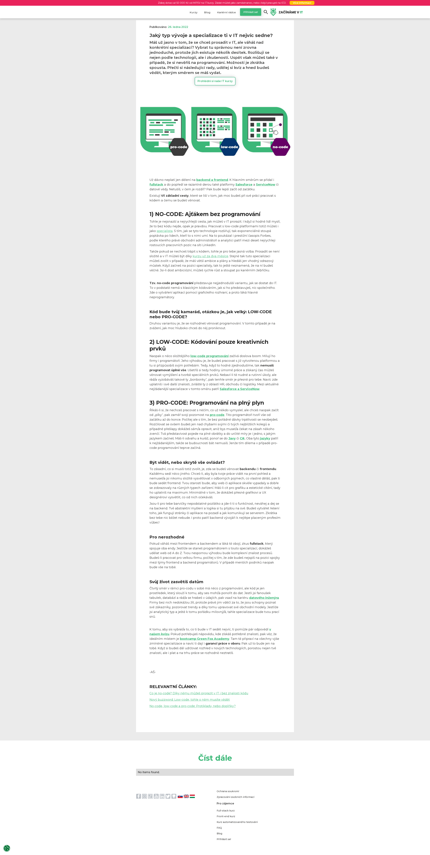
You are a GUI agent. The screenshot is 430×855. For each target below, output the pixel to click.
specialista (165, 231)
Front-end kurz (226, 816)
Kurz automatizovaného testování (237, 822)
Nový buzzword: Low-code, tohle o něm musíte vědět (189, 700)
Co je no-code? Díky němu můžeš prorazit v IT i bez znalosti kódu (198, 693)
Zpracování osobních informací (235, 797)
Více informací (317, 2)
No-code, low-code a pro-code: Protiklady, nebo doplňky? (192, 706)
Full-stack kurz (226, 810)
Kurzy (193, 12)
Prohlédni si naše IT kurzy (215, 81)
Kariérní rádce (226, 12)
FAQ (219, 827)
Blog (207, 12)
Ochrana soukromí (228, 791)
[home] (286, 12)
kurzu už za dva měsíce (210, 256)
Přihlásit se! (250, 12)
